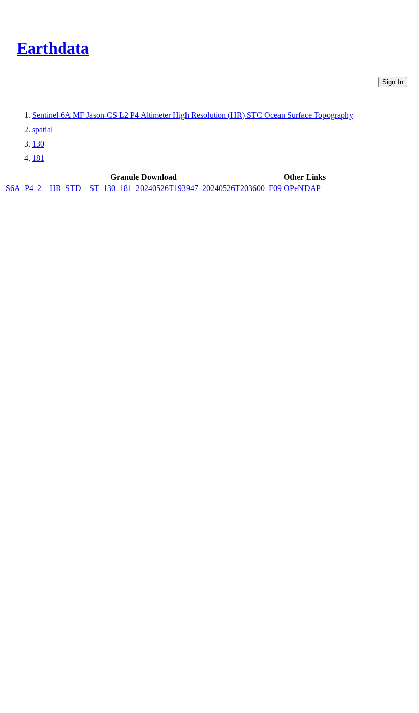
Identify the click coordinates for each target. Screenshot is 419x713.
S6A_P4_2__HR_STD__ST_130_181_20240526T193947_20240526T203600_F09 (144, 188)
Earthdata (53, 48)
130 (38, 143)
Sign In (392, 82)
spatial (42, 129)
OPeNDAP (302, 188)
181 (38, 158)
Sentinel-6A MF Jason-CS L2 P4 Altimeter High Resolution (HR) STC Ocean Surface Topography (192, 115)
